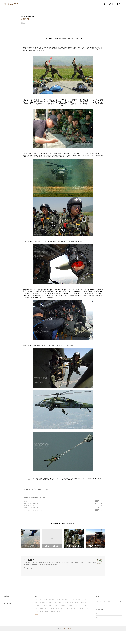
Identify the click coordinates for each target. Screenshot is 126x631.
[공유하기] (30, 489)
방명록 (111, 4)
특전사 (66, 602)
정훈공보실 (66, 599)
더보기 (36, 614)
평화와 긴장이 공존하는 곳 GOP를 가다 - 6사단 (36, 510)
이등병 (82, 608)
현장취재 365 (32, 497)
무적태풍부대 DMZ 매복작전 (31, 507)
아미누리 (83, 602)
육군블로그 (38, 605)
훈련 (72, 599)
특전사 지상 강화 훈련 (29, 505)
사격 (88, 608)
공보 (42, 608)
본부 (78, 605)
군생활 (78, 599)
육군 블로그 (63, 605)
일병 (36, 608)
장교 (36, 599)
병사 (51, 602)
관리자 (118, 4)
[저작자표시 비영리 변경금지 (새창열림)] (46, 489)
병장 (45, 605)
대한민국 (69, 608)
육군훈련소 (44, 602)
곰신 (58, 608)
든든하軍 (26, 497)
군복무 (51, 605)
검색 (120, 601)
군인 (36, 602)
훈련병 (53, 611)
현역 (58, 599)
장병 (52, 608)
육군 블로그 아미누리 (12, 4)
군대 (47, 608)
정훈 (47, 611)
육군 (72, 602)
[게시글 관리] (32, 489)
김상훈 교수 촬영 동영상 (30, 503)
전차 (42, 611)
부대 (76, 608)
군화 (36, 611)
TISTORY (63, 628)
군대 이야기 (58, 602)
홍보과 (84, 605)
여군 (77, 602)
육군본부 (52, 599)
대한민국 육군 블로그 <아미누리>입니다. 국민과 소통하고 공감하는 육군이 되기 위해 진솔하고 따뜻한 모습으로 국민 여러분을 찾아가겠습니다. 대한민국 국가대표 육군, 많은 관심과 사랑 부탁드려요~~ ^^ (60, 563)
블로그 (85, 599)
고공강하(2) (27, 501)
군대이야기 (44, 599)
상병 (59, 611)
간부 (63, 608)
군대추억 (71, 605)
